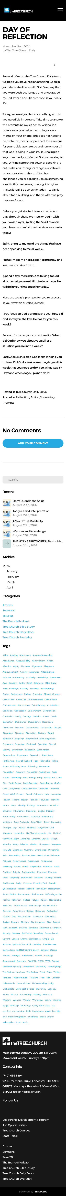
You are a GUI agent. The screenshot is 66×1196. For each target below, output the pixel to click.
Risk (49, 922)
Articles (7, 605)
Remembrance (49, 905)
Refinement (37, 894)
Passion (26, 855)
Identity (21, 805)
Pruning (48, 877)
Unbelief (55, 977)
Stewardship (9, 950)
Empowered (32, 738)
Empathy (19, 738)
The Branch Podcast (16, 621)
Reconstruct (24, 894)
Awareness (55, 677)
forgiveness (37, 1011)
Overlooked (40, 850)
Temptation (28, 966)
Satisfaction (45, 927)
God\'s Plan (14, 788)
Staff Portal (10, 1136)
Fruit (54, 772)
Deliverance (20, 722)
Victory (14, 994)
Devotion (19, 727)
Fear (36, 761)
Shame (23, 938)
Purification (8, 883)
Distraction (31, 733)
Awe (5, 683)
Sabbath (13, 927)
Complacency (38, 705)
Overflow (28, 850)
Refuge (35, 900)
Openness (17, 850)
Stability (37, 944)
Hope (13, 805)
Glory (39, 777)
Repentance (19, 911)
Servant (6, 938)
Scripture (56, 927)
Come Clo (21, 699)
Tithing (56, 972)
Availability (42, 677)
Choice (47, 694)
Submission (27, 955)
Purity (18, 883)
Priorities (7, 872)
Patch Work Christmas (48, 855)
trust (18, 1022)
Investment (47, 816)
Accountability (23, 660)
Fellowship (45, 761)
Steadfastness (49, 944)
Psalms (57, 877)
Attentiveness (47, 672)
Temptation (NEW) (12, 966)
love (5, 1016)
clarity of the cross (41, 1005)
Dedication (8, 722)
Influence (7, 811)
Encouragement (47, 738)
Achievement (38, 660)
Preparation (35, 866)
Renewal (7, 911)
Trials (42, 977)
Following (32, 766)
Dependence (34, 722)
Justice (21, 827)
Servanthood (51, 933)
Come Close (8, 699)
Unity (50, 983)
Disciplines (8, 733)
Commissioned (35, 699)
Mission (33, 844)
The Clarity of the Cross (14, 972)
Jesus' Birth (36, 822)
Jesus (46, 822)
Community (24, 705)
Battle (22, 683)
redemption (8, 1022)
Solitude (6, 944)
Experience (22, 755)
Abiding (14, 655)
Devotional (8, 727)
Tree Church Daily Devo (31, 391)
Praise (25, 866)
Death (53, 716)
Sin (52, 938)
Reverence (50, 916)
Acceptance (8, 660)
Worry (48, 1000)
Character (37, 694)
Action (34, 397)
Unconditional (23, 983)
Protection (26, 877)
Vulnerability (25, 994)
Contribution (49, 710)
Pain (5, 855)
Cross (46, 716)
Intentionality (9, 816)
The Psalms (32, 972)
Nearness (55, 844)
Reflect (26, 900)
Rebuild (30, 888)
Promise (52, 872)
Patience (7, 861)
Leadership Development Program (26, 1119)
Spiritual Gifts (18, 944)
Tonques (7, 977)
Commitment (9, 705)
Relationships (20, 905)
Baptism (13, 683)
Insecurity (31, 811)
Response (40, 911)
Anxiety (23, 672)
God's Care (49, 777)
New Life (7, 850)
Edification (8, 738)
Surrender (21, 961)
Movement (44, 844)
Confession (52, 705)
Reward (15, 922)
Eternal (52, 744)
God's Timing (46, 783)
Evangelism (17, 749)
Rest (14, 916)
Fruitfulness (44, 772)
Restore (6, 916)
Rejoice (44, 900)
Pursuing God (40, 883)
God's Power (15, 783)
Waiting (37, 994)
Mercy (15, 844)
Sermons (9, 610)
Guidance (38, 794)
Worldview (37, 1000)
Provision (38, 877)
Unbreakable (9, 983)
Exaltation (30, 749)
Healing (15, 799)
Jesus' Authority (21, 822)
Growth (20, 794)
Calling (27, 694)
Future (6, 777)
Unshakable (8, 989)
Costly (18, 716)
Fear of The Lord (24, 761)
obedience (33, 1016)
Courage (27, 716)
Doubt (51, 733)
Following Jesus (18, 766)
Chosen (56, 694)
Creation (37, 716)
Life (49, 833)
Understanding (39, 983)
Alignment (37, 666)
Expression (35, 755)
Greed (5, 794)
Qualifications (9, 888)
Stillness (44, 950)
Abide (5, 655)
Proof (5, 877)
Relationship (35, 905)
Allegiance (49, 666)
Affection (7, 666)
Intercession (23, 816)
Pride (56, 866)
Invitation (7, 822)
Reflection (22, 397)
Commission (51, 699)
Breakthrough (47, 688)
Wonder (26, 1000)
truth (25, 1022)
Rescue (30, 911)
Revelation (37, 916)
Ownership (53, 850)
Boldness (34, 688)
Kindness (31, 827)
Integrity (50, 811)
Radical (21, 888)
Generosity (16, 777)
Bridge (6, 694)
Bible (5, 688)
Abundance (25, 655)
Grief (12, 794)
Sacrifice (23, 927)
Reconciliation (9, 894)
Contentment (34, 710)
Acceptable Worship (42, 655)
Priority (16, 872)
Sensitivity (38, 933)
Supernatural (9, 961)
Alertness (25, 666)
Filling (55, 761)
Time (49, 972)
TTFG (47, 961)
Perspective (46, 861)
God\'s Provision (29, 788)
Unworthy (41, 989)
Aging (16, 666)
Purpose (27, 883)
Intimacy (35, 816)
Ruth (5, 927)
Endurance (8, 744)
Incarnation (42, 805)
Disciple (57, 727)
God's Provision (30, 783)
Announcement (10, 672)
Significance (35, 938)
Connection (20, 710)
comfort (7, 1011)
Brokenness (16, 694)
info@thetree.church (27, 1091)
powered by (33, 1191)
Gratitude (43, 788)
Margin (54, 838)
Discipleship (46, 727)
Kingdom (7, 833)
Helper (24, 799)
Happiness (55, 794)
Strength (16, 955)
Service (15, 938)
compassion (18, 1011)
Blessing (24, 688)
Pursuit (52, 883)
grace (47, 1011)
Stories (53, 950)
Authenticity (18, 677)
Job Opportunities (15, 1125)
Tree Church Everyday (17, 637)
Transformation (20, 977)
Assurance (34, 672)
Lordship (35, 838)
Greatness (54, 788)
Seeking (16, 933)
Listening (25, 838)
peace (43, 1016)
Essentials (42, 744)
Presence (47, 866)
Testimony (41, 966)
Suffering (48, 955)
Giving (32, 777)
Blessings (13, 688)
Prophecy (14, 877)
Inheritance (18, 811)
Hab (47, 794)
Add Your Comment (33, 443)
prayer (50, 1016)
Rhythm (25, 922)
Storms (6, 955)
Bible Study (50, 683)
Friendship (32, 772)
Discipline (19, 733)
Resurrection (24, 916)
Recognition (54, 888)
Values (6, 994)
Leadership (19, 833)
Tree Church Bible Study (19, 626)
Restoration (52, 911)
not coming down (17, 1016)
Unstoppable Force (25, 989)
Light (16, 838)
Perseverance (19, 861)
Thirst (42, 972)
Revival (6, 922)
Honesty (55, 799)
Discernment (32, 727)
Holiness (33, 799)
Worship (14, 1005)
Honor (6, 805)
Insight (41, 811)
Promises (41, 872)
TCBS (40, 961)
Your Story (25, 1005)
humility (56, 1011)
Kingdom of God (46, 827)
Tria (48, 977)
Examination (43, 749)
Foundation (8, 772)
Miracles (24, 844)
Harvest (6, 799)
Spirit (29, 944)
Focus (5, 766)
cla (53, 1005)
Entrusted (20, 744)
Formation (44, 766)
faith (28, 1011)
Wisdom (7, 1000)
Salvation (33, 927)
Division (42, 733)
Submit (38, 955)
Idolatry (31, 805)
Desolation (47, 722)
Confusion (8, 710)
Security (6, 933)
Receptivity (41, 888)
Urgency (52, 989)
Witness (17, 1000)
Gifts (25, 777)
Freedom (20, 772)
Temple (55, 961)
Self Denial (26, 933)
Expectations (9, 755)
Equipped (31, 744)
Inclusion (54, 805)
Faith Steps (47, 755)
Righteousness (38, 922)
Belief (29, 683)
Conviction (8, 716)
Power (17, 866)
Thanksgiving (54, 966)
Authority (31, 677)
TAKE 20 (32, 961)
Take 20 (8, 615)
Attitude (6, 677)
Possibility (7, 866)
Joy (14, 827)
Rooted (56, 922)
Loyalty (45, 838)
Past (33, 855)
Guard (29, 794)
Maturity (7, 844)
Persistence (33, 861)
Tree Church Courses (16, 1130)
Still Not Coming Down (27, 950)
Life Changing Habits (36, 833)
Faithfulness (8, 761)
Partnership (14, 855)
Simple (45, 938)
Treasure (33, 977)
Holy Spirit (44, 799)
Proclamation (28, 872)
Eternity (6, 749)
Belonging (38, 683)
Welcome (47, 994)
